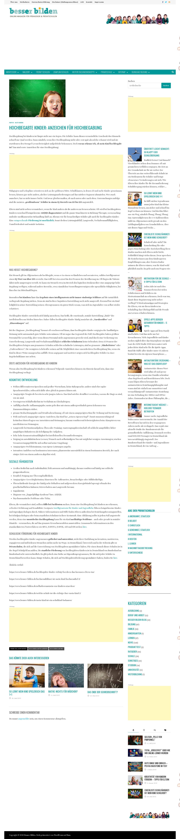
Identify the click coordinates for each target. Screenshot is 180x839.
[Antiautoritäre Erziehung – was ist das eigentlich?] (135, 366)
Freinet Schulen (43, 72)
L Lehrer (132, 543)
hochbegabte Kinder (38, 649)
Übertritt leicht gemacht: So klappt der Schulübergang (156, 152)
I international (135, 534)
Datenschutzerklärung (41, 2)
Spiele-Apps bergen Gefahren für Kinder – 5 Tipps (155, 323)
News (11, 123)
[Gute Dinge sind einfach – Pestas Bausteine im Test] (135, 763)
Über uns (14, 2)
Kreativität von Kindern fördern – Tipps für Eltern (156, 778)
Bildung (132, 624)
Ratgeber (19, 123)
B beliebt (132, 521)
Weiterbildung (135, 674)
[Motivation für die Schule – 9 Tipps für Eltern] (135, 284)
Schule (131, 656)
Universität (133, 669)
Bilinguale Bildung (139, 72)
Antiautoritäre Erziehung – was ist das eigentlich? (157, 362)
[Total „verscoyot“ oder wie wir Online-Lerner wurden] (135, 750)
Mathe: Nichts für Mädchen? (63, 691)
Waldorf (26, 72)
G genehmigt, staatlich (139, 530)
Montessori (11, 72)
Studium (132, 665)
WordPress (58, 835)
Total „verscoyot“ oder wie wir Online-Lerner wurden (157, 752)
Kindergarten (134, 633)
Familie (131, 629)
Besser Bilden (29, 835)
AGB (82, 2)
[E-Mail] (169, 2)
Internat (122, 72)
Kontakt (89, 2)
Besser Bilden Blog (137, 619)
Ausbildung (133, 610)
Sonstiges (133, 660)
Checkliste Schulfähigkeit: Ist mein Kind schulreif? (157, 235)
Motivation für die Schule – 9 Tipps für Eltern (157, 280)
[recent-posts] (144, 730)
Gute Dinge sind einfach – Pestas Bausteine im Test (156, 765)
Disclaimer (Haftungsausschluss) (65, 2)
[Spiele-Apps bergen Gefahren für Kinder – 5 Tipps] (135, 325)
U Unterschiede (135, 552)
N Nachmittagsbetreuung (140, 548)
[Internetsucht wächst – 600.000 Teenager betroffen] (135, 410)
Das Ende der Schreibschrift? (103, 692)
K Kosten (132, 539)
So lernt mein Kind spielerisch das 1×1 (27, 693)
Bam (68, 835)
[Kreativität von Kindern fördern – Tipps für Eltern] (135, 777)
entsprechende (33, 220)
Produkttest (134, 647)
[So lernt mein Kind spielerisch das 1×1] (135, 199)
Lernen (131, 638)
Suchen (131, 81)
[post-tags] (165, 730)
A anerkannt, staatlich (139, 516)
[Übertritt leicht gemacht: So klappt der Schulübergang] (135, 154)
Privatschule (106, 72)
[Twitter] (166, 2)
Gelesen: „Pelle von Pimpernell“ (153, 738)
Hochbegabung (56, 649)
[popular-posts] (133, 730)
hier (84, 527)
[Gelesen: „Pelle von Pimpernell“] (135, 737)
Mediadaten (24, 2)
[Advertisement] (90, 51)
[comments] (154, 730)
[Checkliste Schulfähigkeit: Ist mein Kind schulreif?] (135, 240)
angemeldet (23, 718)
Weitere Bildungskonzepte (83, 72)
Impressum (99, 2)
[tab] (133, 730)
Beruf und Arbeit (136, 615)
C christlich (134, 525)
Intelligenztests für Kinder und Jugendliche (74, 508)
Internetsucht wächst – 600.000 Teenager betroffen (156, 408)
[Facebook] (163, 2)
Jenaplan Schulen (61, 72)
